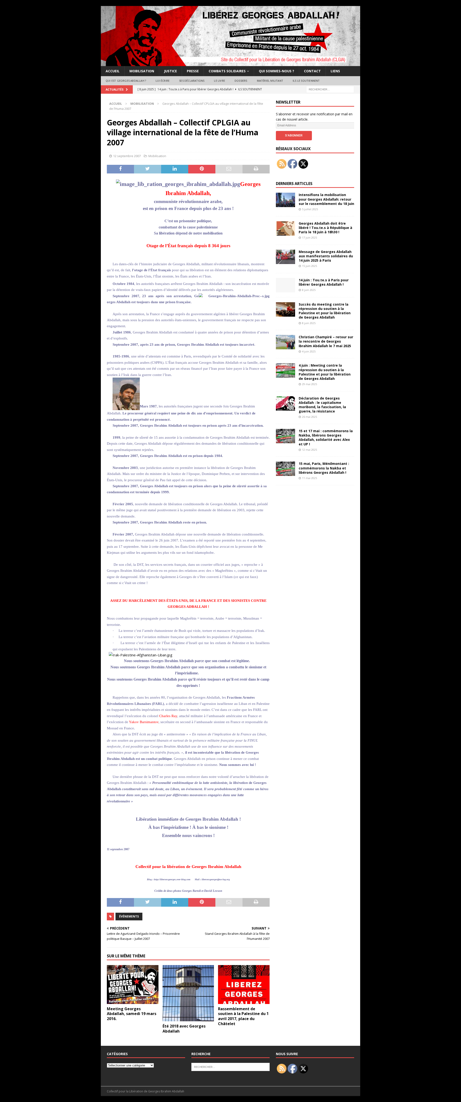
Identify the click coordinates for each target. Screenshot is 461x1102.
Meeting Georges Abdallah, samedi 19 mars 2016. (131, 1014)
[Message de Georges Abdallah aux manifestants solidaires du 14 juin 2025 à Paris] (285, 257)
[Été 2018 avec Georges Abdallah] (188, 993)
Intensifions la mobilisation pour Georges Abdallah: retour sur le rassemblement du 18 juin (326, 199)
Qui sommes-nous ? (276, 71)
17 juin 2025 (309, 237)
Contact (312, 71)
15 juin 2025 (309, 266)
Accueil (113, 71)
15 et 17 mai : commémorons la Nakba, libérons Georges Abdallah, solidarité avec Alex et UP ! (326, 437)
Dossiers (241, 80)
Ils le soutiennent (306, 80)
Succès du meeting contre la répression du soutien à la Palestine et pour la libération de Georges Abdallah (325, 311)
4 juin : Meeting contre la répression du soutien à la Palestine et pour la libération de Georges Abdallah (325, 372)
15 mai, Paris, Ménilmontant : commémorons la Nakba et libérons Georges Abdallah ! (324, 467)
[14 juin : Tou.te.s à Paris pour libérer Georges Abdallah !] (285, 285)
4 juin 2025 (308, 351)
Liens (335, 71)
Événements (129, 916)
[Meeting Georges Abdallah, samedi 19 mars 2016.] (132, 984)
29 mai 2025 (309, 384)
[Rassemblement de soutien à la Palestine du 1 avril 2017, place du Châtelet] (244, 984)
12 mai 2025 (309, 449)
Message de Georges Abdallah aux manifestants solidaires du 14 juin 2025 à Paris (326, 256)
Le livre (219, 80)
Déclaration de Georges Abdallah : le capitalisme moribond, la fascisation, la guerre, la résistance (322, 405)
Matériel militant (270, 80)
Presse (193, 71)
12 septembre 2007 (127, 156)
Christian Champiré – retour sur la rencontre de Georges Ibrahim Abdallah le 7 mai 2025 (326, 341)
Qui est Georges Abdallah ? (126, 80)
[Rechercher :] (330, 89)
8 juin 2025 (308, 290)
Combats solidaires (227, 71)
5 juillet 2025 (310, 209)
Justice (170, 71)
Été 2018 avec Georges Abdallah (184, 1028)
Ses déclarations (191, 80)
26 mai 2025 (309, 417)
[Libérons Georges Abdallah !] (230, 63)
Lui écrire (163, 80)
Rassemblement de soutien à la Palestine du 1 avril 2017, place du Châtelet (243, 1016)
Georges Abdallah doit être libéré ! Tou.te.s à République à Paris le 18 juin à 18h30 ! (325, 227)
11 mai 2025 (309, 478)
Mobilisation (141, 71)
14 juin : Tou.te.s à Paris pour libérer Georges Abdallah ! (324, 282)
